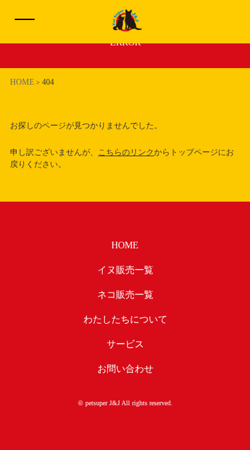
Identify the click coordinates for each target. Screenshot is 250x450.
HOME (125, 245)
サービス (125, 344)
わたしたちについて (125, 319)
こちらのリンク (126, 152)
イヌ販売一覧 (125, 270)
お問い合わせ (125, 369)
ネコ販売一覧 (125, 295)
